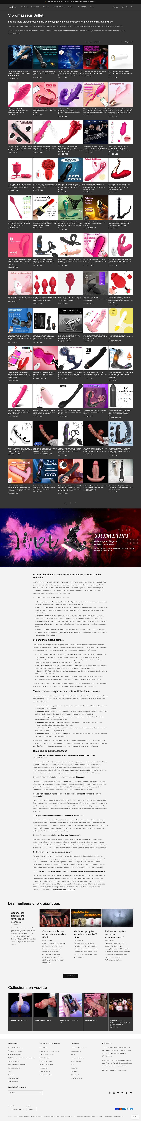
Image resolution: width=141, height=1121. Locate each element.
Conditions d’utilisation (83, 1116)
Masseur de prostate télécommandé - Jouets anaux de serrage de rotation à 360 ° (44, 73)
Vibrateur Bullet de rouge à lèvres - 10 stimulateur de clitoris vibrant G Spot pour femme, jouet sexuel (44, 223)
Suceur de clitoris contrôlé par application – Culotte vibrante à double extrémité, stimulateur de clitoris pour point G (70, 224)
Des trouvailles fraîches (78, 1048)
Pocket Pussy (44, 1048)
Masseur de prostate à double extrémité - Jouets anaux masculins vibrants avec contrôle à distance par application (120, 375)
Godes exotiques (45, 1071)
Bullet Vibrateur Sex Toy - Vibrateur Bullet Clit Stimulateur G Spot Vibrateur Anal (120, 73)
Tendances (74, 1068)
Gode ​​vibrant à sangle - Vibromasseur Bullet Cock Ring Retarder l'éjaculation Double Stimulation (70, 261)
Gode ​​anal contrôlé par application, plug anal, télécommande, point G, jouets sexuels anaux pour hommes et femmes (70, 187)
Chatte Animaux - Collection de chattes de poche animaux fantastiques (120, 1023)
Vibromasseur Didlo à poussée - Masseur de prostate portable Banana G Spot (120, 336)
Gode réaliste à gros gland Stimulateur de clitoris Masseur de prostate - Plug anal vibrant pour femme (45, 449)
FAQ (9, 1071)
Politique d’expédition (97, 1116)
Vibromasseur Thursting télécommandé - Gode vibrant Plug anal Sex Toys (20, 298)
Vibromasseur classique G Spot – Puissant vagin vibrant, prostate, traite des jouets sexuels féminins (95, 374)
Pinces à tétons (44, 1058)
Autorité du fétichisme (15, 1048)
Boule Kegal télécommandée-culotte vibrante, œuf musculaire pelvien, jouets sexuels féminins (44, 374)
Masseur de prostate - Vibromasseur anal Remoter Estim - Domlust (94, 72)
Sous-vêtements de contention (50, 1051)
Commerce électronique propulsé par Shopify (30, 1116)
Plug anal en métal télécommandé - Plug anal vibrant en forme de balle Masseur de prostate (69, 336)
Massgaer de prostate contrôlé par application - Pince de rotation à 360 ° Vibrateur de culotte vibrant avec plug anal (19, 337)
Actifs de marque (13, 1078)
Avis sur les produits (78, 1058)
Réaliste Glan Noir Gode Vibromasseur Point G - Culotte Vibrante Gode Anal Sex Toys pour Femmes (20, 148)
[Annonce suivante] (132, 2)
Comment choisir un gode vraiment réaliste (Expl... (54, 934)
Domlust (15, 1116)
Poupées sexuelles (18, 1020)
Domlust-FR (75, 1075)
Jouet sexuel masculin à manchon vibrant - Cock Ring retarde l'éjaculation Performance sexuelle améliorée (95, 148)
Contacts (11, 1075)
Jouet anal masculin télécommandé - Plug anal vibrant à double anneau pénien (94, 412)
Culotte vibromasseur (47, 1061)
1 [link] (65, 503)
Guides (73, 1055)
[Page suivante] (76, 503)
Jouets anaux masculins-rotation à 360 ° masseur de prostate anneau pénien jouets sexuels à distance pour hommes (70, 73)
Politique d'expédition (15, 1055)
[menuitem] (24, 7)
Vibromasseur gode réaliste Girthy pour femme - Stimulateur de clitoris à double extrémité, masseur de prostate (95, 449)
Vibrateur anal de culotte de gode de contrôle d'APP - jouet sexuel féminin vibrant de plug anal (94, 261)
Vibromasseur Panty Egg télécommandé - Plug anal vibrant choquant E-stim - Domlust (18, 110)
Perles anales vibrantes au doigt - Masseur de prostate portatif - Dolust (19, 72)
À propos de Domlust (15, 1051)
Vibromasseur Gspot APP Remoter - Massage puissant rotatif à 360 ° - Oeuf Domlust (45, 110)
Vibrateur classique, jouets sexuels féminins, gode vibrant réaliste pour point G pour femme (19, 412)
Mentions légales (118, 1116)
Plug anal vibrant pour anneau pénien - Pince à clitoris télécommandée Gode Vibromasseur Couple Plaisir (120, 261)
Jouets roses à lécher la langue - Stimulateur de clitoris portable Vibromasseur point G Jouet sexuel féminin (119, 149)
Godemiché (90, 1020)
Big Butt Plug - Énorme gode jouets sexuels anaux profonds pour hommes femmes (69, 412)
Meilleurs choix (76, 1051)
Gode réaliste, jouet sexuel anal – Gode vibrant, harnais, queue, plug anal (95, 486)
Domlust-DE (75, 1071)
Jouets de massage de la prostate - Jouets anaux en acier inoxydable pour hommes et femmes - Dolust (20, 449)
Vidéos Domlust (76, 1061)
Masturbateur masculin (69, 1020)
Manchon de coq (42, 1020)
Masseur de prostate (46, 1065)
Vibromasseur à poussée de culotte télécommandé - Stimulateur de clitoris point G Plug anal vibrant (95, 336)
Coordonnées (108, 1116)
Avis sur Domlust (76, 1078)
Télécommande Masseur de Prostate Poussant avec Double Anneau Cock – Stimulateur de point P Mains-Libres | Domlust (70, 450)
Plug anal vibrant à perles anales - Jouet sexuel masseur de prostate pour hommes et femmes (120, 487)
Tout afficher (70, 976)
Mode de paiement (14, 1061)
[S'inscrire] (40, 1092)
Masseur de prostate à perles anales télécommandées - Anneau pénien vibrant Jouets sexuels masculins (119, 223)
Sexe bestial (43, 1068)
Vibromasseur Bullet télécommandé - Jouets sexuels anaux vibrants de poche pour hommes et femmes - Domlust (119, 413)
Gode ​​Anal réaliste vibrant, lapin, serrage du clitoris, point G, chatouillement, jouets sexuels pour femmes (69, 111)
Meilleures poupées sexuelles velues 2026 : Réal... (85, 934)
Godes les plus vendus (47, 1055)
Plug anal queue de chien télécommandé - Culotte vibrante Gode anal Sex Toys (95, 299)
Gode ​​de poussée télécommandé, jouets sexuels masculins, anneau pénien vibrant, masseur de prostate (44, 261)
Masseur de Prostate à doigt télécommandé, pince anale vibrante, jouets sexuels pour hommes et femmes (44, 337)
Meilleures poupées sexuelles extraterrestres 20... (115, 934)
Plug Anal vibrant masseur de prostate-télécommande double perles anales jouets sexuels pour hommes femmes (70, 374)
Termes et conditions (15, 1068)
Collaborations (13, 1082)
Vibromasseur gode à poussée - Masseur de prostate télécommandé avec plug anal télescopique (44, 487)
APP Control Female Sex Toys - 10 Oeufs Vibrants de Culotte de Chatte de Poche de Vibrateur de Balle (45, 412)
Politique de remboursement (51, 1116)
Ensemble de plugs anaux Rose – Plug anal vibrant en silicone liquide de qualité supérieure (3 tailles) (45, 299)
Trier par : (89, 42)
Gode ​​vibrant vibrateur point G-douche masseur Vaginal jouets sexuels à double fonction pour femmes (44, 148)
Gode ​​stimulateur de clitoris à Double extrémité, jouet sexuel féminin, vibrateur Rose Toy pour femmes (19, 186)
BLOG (73, 1065)
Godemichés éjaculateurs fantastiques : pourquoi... (18, 917)
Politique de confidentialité (68, 1116)
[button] (123, 7)
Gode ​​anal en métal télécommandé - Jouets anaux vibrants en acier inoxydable (94, 223)
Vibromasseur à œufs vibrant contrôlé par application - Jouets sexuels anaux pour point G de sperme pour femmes (95, 110)
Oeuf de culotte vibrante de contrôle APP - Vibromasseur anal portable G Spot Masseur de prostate (19, 223)
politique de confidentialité (17, 1065)
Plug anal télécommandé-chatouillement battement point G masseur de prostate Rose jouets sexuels (45, 186)
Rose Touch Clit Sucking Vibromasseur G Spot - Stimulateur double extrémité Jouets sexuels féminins (70, 299)
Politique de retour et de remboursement (21, 1058)
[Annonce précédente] (9, 2)
